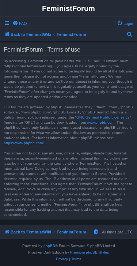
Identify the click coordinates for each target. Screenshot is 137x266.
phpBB (49, 246)
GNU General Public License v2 (103, 117)
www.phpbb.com (100, 122)
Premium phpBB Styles (89, 252)
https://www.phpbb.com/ (24, 143)
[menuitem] (19, 23)
